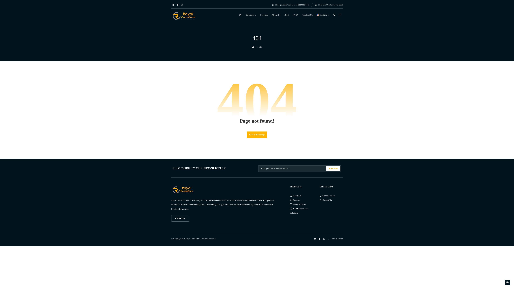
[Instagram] (182, 5)
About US (297, 196)
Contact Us (327, 200)
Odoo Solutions (299, 204)
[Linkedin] (173, 5)
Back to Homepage (257, 135)
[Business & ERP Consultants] (184, 16)
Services (296, 200)
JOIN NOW (333, 169)
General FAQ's (328, 196)
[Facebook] (178, 5)
